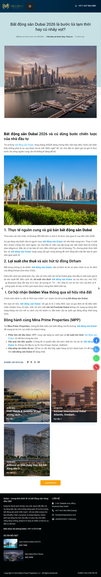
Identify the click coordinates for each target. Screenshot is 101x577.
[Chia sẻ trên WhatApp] (35, 362)
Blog (63, 36)
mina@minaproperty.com (65, 515)
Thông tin (69, 36)
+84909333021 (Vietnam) (65, 519)
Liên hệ (94, 573)
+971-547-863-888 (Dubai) (66, 510)
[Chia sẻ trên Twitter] (31, 362)
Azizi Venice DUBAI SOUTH (30, 542)
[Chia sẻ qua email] (39, 362)
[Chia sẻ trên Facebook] (28, 362)
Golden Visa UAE (84, 573)
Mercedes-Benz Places (34, 554)
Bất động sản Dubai (54, 36)
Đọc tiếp (10, 419)
